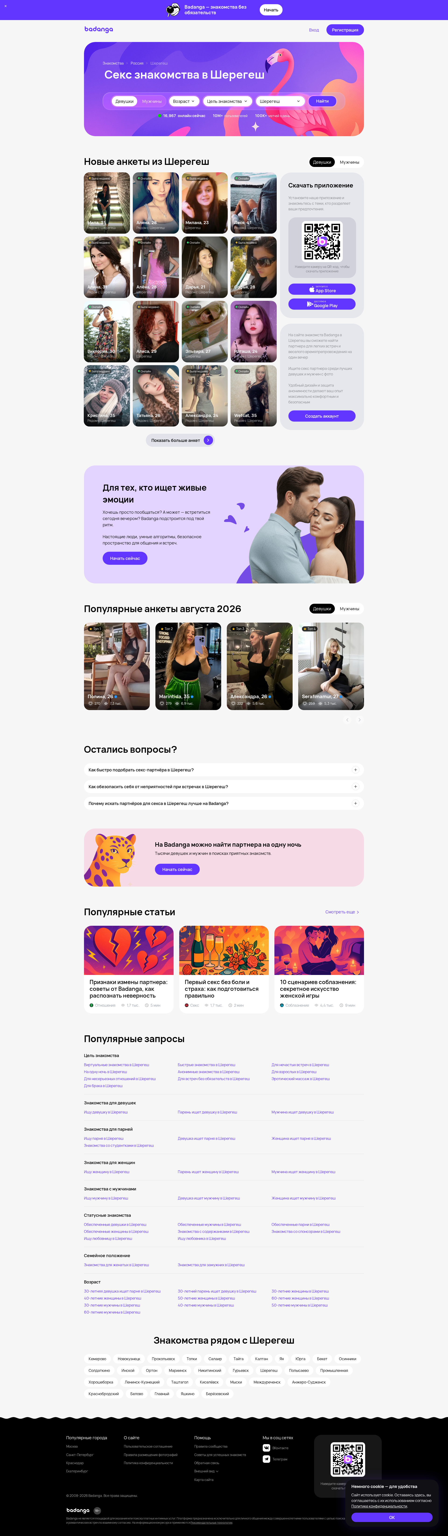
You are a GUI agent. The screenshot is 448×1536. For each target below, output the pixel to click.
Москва (72, 1446)
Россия (137, 63)
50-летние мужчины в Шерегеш (300, 1305)
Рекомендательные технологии (211, 1523)
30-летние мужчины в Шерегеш (112, 1305)
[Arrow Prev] (347, 720)
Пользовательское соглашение (148, 1446)
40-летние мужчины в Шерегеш (206, 1305)
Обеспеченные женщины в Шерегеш (116, 1231)
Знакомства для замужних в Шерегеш (211, 1264)
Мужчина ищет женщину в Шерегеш (303, 1171)
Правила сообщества (211, 1446)
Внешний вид (204, 1471)
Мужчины (152, 101)
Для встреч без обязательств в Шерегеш (214, 1078)
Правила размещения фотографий (151, 1455)
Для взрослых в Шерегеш (294, 1071)
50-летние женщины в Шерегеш (206, 1298)
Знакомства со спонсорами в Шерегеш (306, 1231)
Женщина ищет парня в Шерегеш (301, 1138)
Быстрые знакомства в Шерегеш (206, 1064)
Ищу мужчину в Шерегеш (106, 1198)
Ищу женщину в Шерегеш (106, 1171)
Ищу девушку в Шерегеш (106, 1112)
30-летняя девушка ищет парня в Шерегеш (122, 1291)
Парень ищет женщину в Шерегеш (208, 1171)
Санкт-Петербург (80, 1455)
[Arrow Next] (360, 720)
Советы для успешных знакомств (220, 1455)
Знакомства (113, 63)
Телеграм (280, 1459)
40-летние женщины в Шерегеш (112, 1298)
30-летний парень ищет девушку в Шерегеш (217, 1291)
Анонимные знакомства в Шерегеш (208, 1071)
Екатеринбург (77, 1471)
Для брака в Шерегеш (103, 1085)
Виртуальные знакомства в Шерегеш (116, 1064)
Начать (271, 10)
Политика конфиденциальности (148, 1463)
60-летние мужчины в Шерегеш (112, 1312)
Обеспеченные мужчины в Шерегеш (209, 1224)
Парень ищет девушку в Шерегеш (207, 1112)
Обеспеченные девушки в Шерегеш (115, 1224)
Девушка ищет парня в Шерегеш (206, 1138)
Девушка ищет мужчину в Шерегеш (209, 1198)
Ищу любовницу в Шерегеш (108, 1238)
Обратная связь (206, 1463)
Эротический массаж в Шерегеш (301, 1078)
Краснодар (75, 1463)
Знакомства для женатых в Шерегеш (116, 1264)
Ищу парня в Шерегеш (103, 1138)
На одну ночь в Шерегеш (105, 1071)
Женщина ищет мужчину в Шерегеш (304, 1198)
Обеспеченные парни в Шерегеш (300, 1224)
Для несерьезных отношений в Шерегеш (120, 1078)
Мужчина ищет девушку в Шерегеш (303, 1112)
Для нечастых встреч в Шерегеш (300, 1064)
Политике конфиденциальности (379, 1506)
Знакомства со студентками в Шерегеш (119, 1145)
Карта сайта (204, 1479)
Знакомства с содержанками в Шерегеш (213, 1231)
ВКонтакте (280, 1448)
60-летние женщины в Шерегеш (300, 1298)
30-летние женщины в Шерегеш (300, 1291)
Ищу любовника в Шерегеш (202, 1238)
